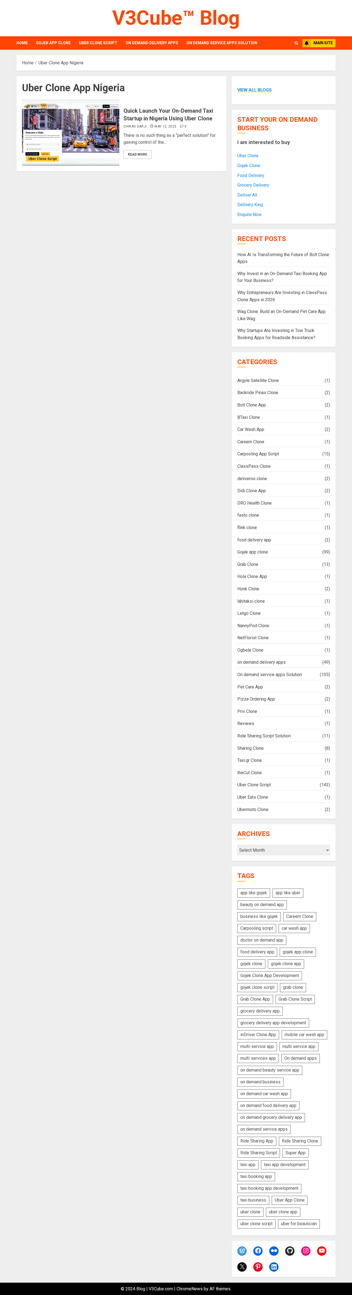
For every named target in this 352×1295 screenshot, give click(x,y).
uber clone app (283, 1211)
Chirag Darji (135, 126)
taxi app (247, 1164)
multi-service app (257, 1046)
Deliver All (247, 195)
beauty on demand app (262, 904)
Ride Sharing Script (258, 1152)
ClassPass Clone (254, 466)
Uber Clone (247, 155)
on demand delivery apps (152, 43)
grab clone (293, 987)
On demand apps (300, 1058)
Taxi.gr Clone (249, 760)
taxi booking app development (269, 1188)
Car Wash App (250, 429)
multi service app (298, 1046)
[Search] (296, 43)
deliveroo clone (252, 478)
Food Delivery (250, 175)
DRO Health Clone (254, 503)
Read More (137, 154)
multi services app (258, 1058)
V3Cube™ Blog (176, 18)
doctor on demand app (261, 940)
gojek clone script (257, 987)
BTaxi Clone (248, 417)
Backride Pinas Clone (257, 392)
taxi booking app (256, 1176)
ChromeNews (190, 1288)
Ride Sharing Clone (300, 1141)
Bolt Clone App (251, 405)
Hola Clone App (252, 576)
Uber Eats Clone (252, 797)
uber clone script (256, 1223)
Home (22, 43)
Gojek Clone (248, 165)
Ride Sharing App (256, 1141)
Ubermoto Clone (252, 809)
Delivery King (250, 204)
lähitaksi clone (251, 601)
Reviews (245, 723)
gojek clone (251, 963)
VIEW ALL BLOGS (254, 90)
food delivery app (254, 540)
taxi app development (285, 1164)
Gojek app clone (53, 43)
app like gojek (253, 892)
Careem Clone (250, 441)
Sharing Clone (250, 748)
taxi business (253, 1200)
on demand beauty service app (269, 1070)
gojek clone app (286, 963)
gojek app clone (298, 951)
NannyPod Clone (253, 625)
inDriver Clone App (258, 1034)
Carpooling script (256, 928)
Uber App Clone (290, 1200)
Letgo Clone (249, 613)
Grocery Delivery (253, 185)
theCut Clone (249, 772)
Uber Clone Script (98, 43)
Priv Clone (247, 711)
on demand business (260, 1081)
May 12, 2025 (165, 126)
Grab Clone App (255, 999)
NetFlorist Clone (253, 637)
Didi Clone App (251, 490)
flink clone (247, 527)
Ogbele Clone (250, 650)
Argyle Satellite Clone (258, 380)
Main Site (323, 43)
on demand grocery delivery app (271, 1117)
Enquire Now (249, 214)
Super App (295, 1152)
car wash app (294, 928)
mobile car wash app (304, 1034)
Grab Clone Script (295, 999)
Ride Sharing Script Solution (264, 735)
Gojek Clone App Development (269, 975)
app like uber (288, 892)
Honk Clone (248, 588)
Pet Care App (250, 687)
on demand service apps (264, 1129)
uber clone (250, 1211)
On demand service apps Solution (221, 43)
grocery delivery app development (273, 1022)
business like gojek (259, 916)
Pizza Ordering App (256, 699)
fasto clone (248, 515)
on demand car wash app (264, 1093)
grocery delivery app (260, 1011)
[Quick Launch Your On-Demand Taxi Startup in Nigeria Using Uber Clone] (70, 133)
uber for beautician (299, 1223)
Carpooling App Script (258, 453)
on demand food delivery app (268, 1105)
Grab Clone (247, 564)
